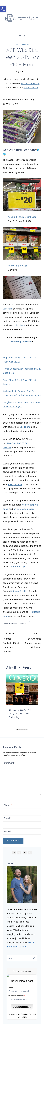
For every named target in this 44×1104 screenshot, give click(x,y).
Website (8, 831)
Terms (20, 971)
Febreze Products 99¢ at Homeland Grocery (11, 642)
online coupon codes (24, 509)
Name (8, 805)
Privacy (28, 971)
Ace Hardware (10, 624)
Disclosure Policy (30, 83)
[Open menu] (20, 36)
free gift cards (15, 484)
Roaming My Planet (21, 341)
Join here (7, 309)
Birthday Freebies (19, 591)
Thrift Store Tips (17, 566)
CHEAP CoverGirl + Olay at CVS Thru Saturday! (20, 713)
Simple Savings (22, 44)
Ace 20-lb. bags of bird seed (22, 217)
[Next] (34, 701)
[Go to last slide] (10, 701)
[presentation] (22, 689)
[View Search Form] (24, 36)
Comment (9, 763)
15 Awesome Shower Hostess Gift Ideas (32, 640)
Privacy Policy (31, 87)
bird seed (24, 624)
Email (7, 818)
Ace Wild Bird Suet (17, 266)
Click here (20, 325)
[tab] (17, 729)
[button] (3, 9)
